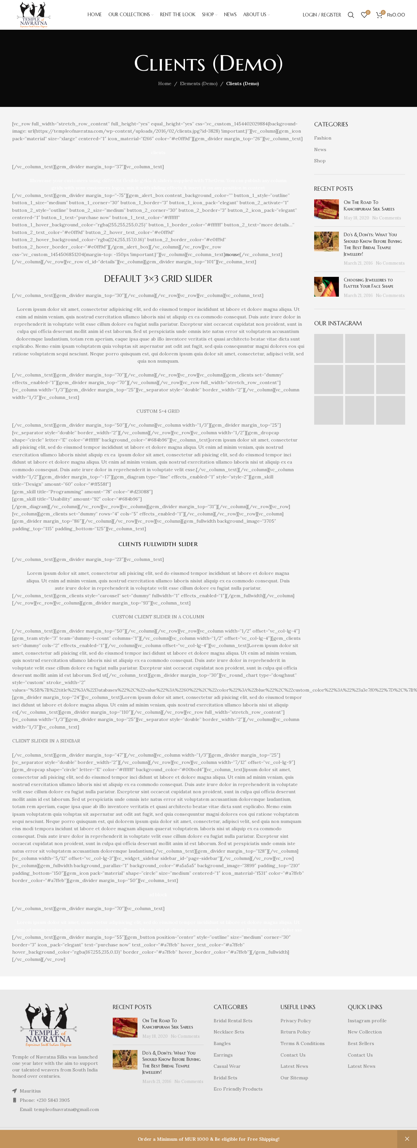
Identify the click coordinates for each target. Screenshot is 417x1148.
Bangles (222, 1043)
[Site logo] (33, 14)
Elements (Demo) (199, 83)
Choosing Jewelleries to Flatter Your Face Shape (369, 283)
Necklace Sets (229, 1032)
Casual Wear (227, 1066)
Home (164, 83)
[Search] (351, 14)
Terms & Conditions (303, 1043)
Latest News (294, 1066)
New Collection (365, 1032)
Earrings (223, 1055)
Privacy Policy (296, 1021)
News (320, 149)
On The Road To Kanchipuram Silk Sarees (369, 205)
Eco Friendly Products (238, 1089)
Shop (320, 161)
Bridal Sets (225, 1078)
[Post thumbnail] (326, 210)
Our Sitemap (294, 1078)
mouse (232, 254)
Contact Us (293, 1055)
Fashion (322, 138)
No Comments (386, 217)
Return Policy (295, 1032)
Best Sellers (361, 1043)
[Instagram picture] (328, 348)
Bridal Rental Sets (233, 1021)
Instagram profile (367, 1021)
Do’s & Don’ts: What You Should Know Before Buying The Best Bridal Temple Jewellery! (373, 244)
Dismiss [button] (407, 1139)
